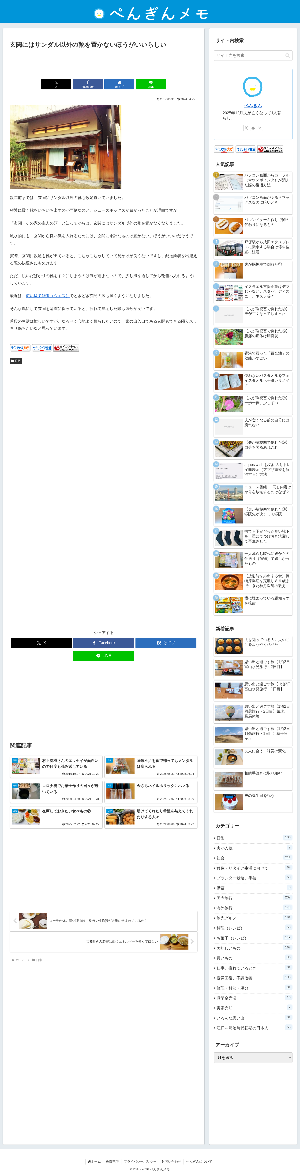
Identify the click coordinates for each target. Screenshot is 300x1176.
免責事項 (112, 1161)
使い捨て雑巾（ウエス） (48, 296)
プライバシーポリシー (140, 1161)
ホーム (96, 1161)
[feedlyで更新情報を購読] (253, 128)
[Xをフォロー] (246, 128)
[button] (288, 55)
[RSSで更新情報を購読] (260, 128)
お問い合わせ (171, 1161)
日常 (18, 361)
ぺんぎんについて (199, 1161)
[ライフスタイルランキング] (66, 347)
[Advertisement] (103, 62)
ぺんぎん (253, 105)
